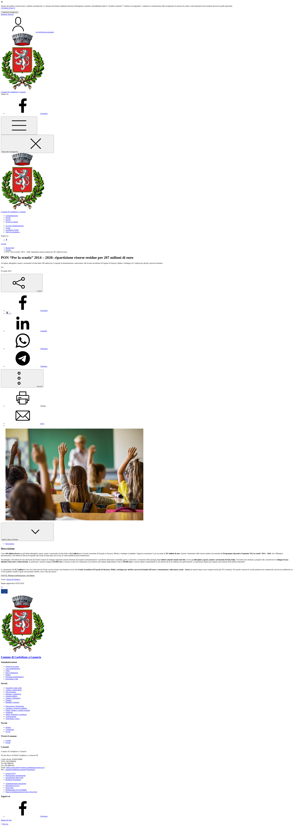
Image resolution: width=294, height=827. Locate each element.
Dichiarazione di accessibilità (16, 790)
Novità (8, 250)
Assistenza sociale (12, 230)
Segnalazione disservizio (14, 778)
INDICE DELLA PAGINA (10, 540)
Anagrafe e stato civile (14, 688)
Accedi (3, 244)
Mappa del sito (6, 820)
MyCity (5, 824)
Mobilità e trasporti (12, 702)
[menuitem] (27, 311)
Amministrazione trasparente (16, 784)
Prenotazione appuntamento (16, 776)
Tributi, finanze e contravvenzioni (18, 710)
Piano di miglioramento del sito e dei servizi (21, 792)
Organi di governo (12, 666)
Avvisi (8, 732)
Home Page (10, 248)
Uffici (8, 671)
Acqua (8, 228)
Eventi (8, 743)
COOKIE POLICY (8, 8)
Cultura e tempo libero (14, 690)
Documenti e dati (12, 679)
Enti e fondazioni (12, 673)
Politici (8, 675)
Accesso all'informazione (15, 226)
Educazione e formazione (15, 706)
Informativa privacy (13, 786)
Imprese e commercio (13, 694)
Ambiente (9, 712)
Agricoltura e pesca (13, 719)
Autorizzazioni (11, 717)
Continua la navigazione (10, 12)
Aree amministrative (13, 669)
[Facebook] (6, 240)
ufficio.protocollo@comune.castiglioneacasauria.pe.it (25, 767)
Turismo (8, 700)
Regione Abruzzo (7, 14)
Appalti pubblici (11, 696)
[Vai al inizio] (2, 587)
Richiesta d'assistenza (13, 780)
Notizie (8, 727)
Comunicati (10, 729)
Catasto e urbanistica (13, 698)
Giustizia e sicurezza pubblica (16, 708)
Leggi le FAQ (11, 773)
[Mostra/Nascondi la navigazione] (19, 125)
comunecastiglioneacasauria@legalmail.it (20, 770)
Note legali (9, 788)
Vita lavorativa (11, 692)
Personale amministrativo (15, 677)
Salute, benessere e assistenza (16, 714)
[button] (12, 216)
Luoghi (8, 741)
